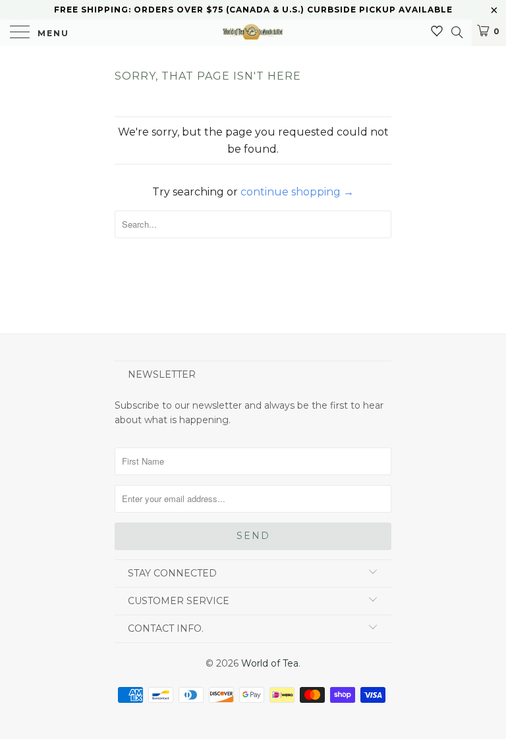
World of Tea (269, 663)
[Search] (456, 32)
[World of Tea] (253, 33)
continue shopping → (297, 192)
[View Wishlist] (437, 31)
